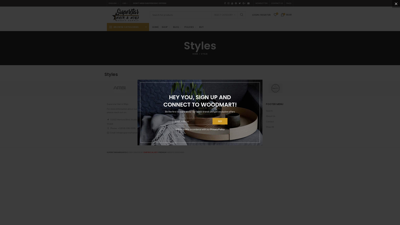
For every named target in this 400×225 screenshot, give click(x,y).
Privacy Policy (217, 129)
